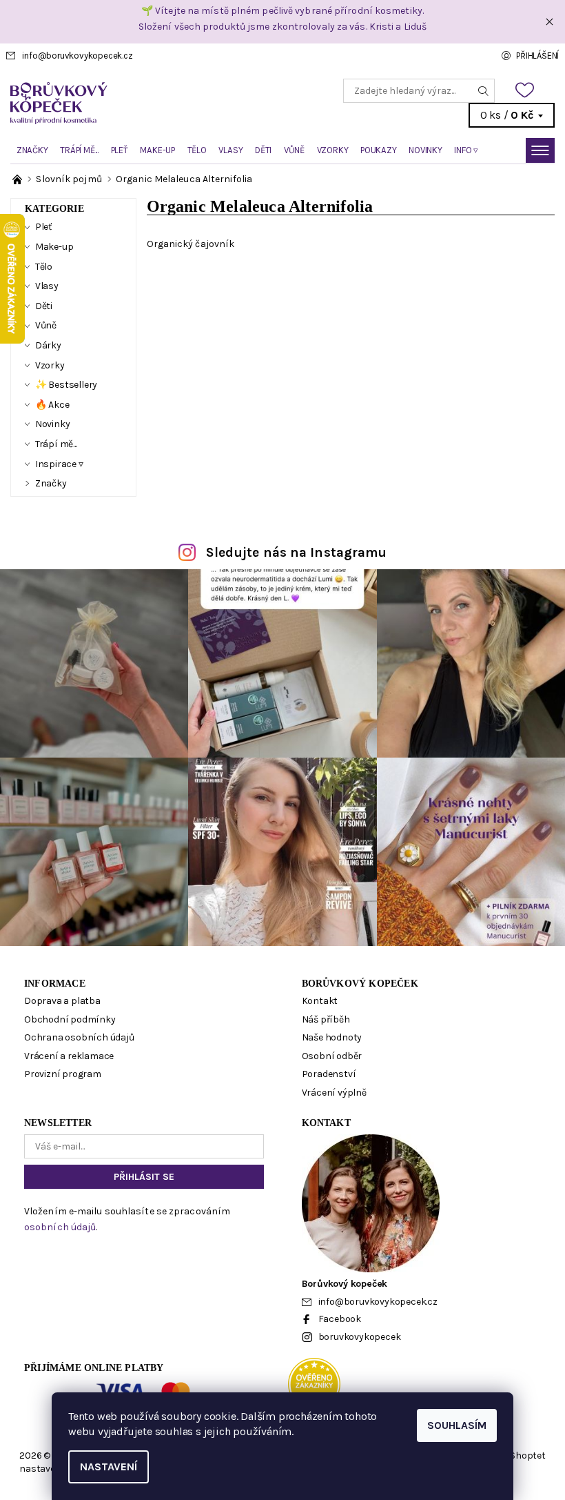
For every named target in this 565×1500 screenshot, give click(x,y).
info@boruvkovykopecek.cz (77, 55)
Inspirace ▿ (59, 464)
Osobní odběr (332, 1056)
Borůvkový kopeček (360, 983)
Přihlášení (537, 55)
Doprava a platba (62, 1001)
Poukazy (378, 150)
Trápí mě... (79, 150)
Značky (32, 150)
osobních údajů (60, 1227)
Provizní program (62, 1074)
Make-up (157, 150)
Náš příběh (326, 1019)
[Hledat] (484, 91)
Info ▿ (466, 150)
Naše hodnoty (332, 1037)
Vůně (294, 150)
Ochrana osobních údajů (79, 1037)
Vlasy (230, 150)
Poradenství (329, 1074)
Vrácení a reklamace (69, 1056)
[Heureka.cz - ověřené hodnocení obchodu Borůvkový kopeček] (314, 1383)
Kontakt (320, 1001)
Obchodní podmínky (70, 1019)
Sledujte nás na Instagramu (296, 552)
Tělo (197, 150)
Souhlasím (456, 1425)
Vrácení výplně (334, 1092)
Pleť (119, 150)
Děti (263, 150)
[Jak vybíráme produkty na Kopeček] (18, 179)
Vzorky (333, 150)
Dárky (48, 345)
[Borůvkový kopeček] (146, 103)
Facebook (339, 1319)
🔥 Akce (52, 405)
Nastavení (108, 1466)
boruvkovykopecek (359, 1337)
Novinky (425, 150)
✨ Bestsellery (66, 385)
